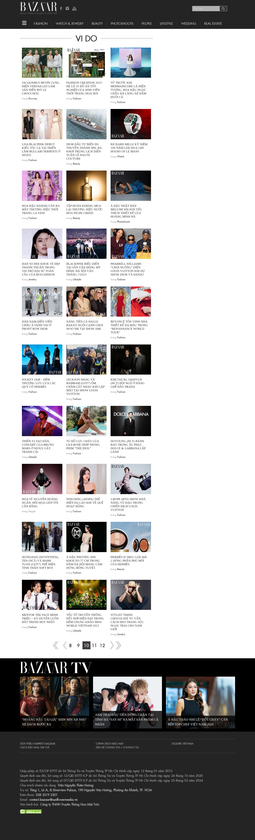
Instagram (68, 9)
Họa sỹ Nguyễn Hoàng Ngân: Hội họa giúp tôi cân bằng (40, 503)
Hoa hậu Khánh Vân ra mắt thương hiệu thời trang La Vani (41, 209)
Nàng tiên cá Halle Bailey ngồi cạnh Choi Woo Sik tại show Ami (84, 325)
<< (63, 645)
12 (102, 645)
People (147, 23)
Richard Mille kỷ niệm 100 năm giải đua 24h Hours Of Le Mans (129, 148)
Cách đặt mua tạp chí (34, 747)
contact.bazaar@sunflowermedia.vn (53, 799)
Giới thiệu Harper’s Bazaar (37, 743)
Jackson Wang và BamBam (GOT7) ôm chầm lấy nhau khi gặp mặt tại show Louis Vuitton (85, 386)
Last (118, 645)
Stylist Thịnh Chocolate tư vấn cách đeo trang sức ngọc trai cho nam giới (127, 622)
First (55, 645)
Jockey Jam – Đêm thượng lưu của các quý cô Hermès (39, 383)
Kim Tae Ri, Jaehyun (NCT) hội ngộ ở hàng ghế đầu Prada (128, 383)
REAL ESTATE (213, 23)
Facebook (61, 9)
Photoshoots (122, 23)
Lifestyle (77, 279)
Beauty (97, 23)
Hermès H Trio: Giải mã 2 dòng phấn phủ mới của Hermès (129, 560)
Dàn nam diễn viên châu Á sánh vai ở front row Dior (37, 325)
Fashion (41, 23)
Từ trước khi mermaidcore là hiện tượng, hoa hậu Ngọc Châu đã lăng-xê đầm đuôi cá (128, 90)
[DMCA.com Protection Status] (31, 811)
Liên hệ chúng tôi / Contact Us (117, 747)
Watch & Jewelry (69, 23)
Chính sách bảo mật (110, 743)
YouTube (74, 9)
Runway (32, 98)
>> (110, 645)
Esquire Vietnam (182, 743)
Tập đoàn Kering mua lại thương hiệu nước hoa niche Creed (84, 209)
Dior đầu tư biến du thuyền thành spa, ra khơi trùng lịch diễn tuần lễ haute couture (84, 151)
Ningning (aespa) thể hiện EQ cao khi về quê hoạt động (84, 503)
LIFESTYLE (166, 23)
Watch (120, 156)
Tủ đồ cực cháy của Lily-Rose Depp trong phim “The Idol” (83, 445)
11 (94, 645)
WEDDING (188, 23)
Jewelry (32, 279)
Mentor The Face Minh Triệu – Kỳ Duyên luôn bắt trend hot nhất (40, 618)
